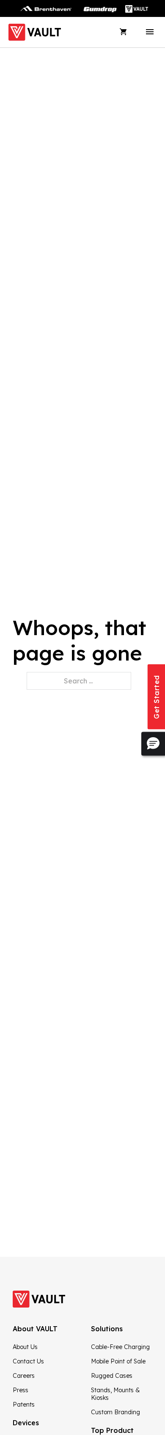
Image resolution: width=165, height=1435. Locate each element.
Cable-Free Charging (120, 1347)
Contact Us (28, 1361)
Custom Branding (115, 1412)
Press (20, 1390)
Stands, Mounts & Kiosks (115, 1394)
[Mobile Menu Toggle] (150, 32)
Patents (24, 1404)
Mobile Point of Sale (118, 1361)
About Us (25, 1347)
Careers (24, 1376)
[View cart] (124, 32)
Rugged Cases (111, 1376)
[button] (153, 743)
